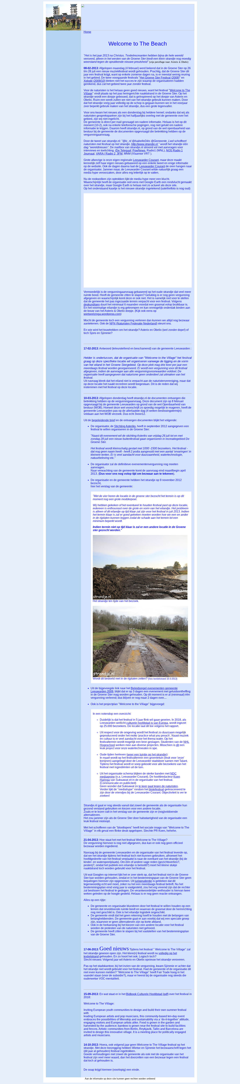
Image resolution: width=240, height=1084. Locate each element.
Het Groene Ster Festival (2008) (159, 77)
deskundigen (92, 304)
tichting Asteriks (126, 426)
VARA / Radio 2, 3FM (109, 153)
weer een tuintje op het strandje (146, 754)
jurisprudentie (143, 880)
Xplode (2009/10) (94, 80)
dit (177, 745)
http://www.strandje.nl (144, 144)
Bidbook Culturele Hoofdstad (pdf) (147, 994)
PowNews (138, 150)
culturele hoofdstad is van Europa (147, 722)
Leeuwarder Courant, (146, 159)
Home (87, 31)
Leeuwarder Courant (152, 166)
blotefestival (156, 789)
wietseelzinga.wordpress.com (102, 314)
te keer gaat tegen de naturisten (158, 786)
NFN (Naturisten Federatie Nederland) (133, 323)
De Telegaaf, (124, 150)
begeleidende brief (103, 420)
